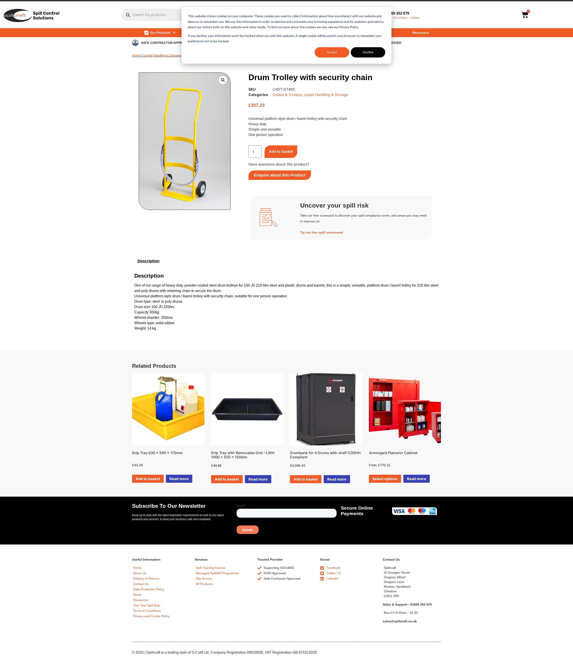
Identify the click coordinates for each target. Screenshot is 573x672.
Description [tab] (148, 261)
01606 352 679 (397, 13)
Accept (332, 52)
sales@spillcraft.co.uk (400, 621)
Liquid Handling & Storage (162, 55)
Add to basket (281, 151)
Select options (385, 478)
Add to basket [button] (148, 478)
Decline (368, 52)
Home (136, 55)
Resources (421, 32)
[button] (223, 80)
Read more (179, 478)
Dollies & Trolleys (287, 94)
